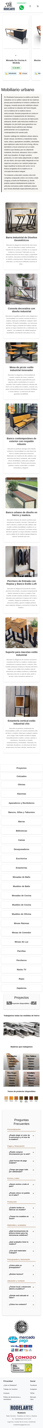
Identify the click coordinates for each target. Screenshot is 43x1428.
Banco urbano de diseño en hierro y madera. (21, 514)
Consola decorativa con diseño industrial (21, 310)
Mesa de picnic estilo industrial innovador (22, 369)
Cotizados (22, 776)
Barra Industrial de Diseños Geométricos (21, 239)
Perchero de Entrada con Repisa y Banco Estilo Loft (21, 582)
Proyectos (21, 768)
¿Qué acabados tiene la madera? (18, 1243)
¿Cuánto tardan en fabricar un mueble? (17, 1209)
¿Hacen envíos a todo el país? (19, 1185)
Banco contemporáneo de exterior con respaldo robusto (21, 441)
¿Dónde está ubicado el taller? (18, 1297)
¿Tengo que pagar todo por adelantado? (18, 1171)
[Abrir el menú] (30, 6)
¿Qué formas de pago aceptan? (18, 1162)
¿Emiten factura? (16, 1274)
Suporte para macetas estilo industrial (21, 653)
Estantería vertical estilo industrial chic (21, 722)
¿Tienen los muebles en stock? (19, 1217)
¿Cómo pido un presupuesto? (15, 1266)
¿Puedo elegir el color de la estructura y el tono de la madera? (19, 1137)
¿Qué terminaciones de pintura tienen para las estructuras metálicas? (18, 1233)
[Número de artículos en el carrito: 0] (37, 6)
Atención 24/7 (22, 3)
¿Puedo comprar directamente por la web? (19, 1153)
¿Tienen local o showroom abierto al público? (20, 1288)
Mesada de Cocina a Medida (16, 61)
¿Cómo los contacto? (18, 1304)
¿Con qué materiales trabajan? (17, 1252)
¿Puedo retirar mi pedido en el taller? (19, 1194)
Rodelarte (22, 1413)
